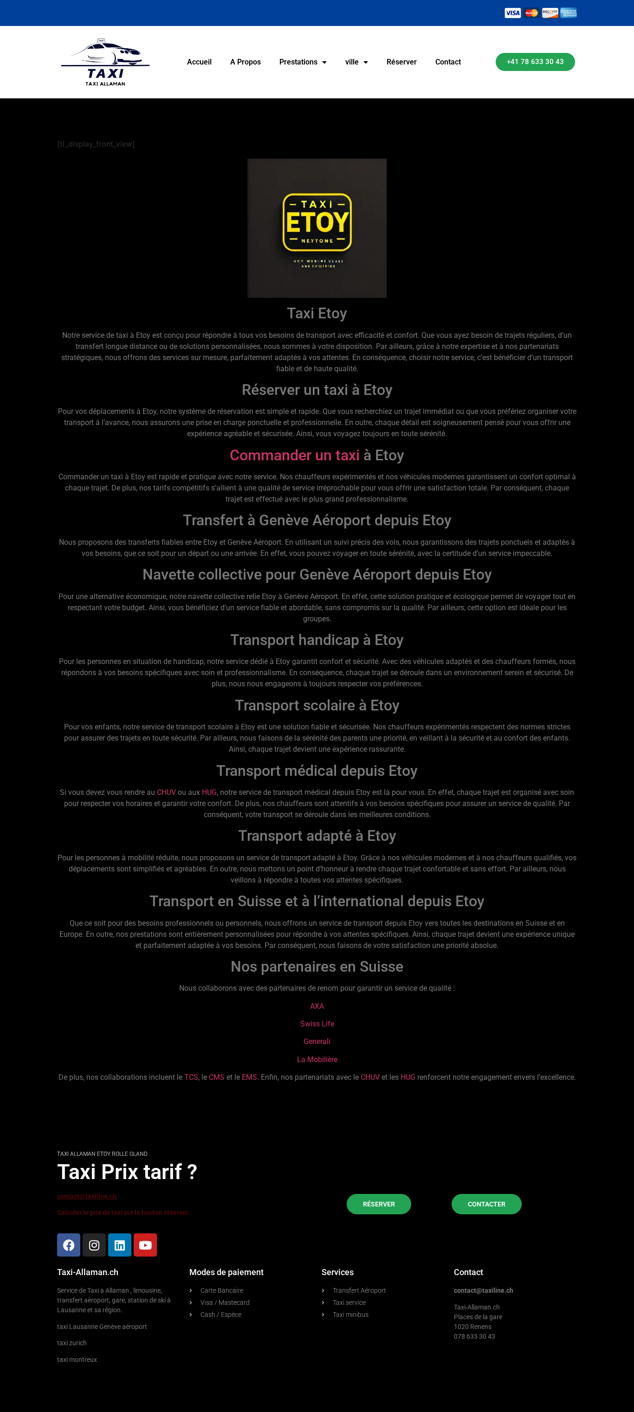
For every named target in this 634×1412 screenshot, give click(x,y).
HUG (209, 792)
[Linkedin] (119, 1245)
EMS (249, 1077)
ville (352, 62)
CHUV (166, 792)
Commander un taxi (295, 455)
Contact (448, 62)
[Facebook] (68, 1245)
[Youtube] (145, 1245)
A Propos (245, 62)
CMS (217, 1077)
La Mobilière (317, 1059)
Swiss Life (317, 1023)
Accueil (199, 62)
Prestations (298, 62)
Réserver (402, 62)
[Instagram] (94, 1245)
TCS (191, 1077)
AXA (317, 1006)
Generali (317, 1041)
